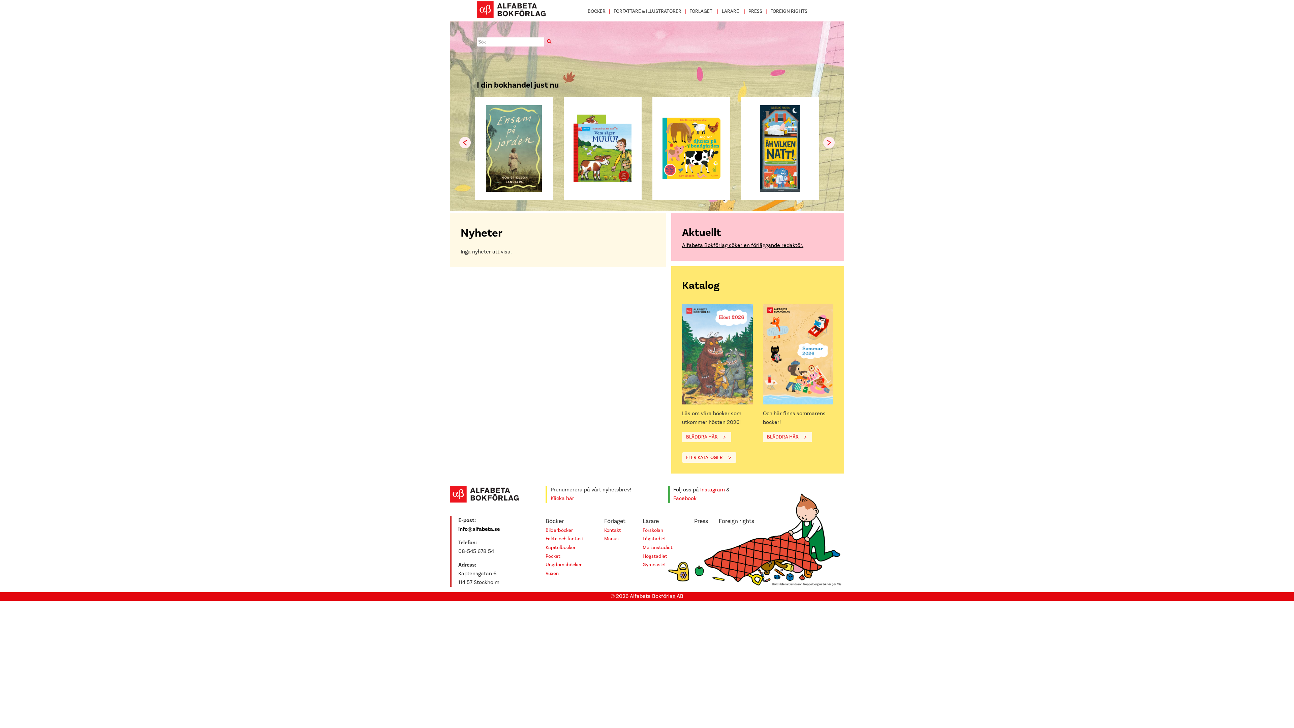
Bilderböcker (559, 530)
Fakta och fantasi (564, 539)
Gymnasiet (654, 565)
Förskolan (653, 530)
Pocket (553, 556)
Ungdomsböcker (564, 565)
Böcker (597, 11)
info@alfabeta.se (479, 529)
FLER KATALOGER (704, 457)
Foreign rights (788, 11)
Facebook (685, 498)
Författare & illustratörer (647, 11)
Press (755, 11)
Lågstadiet (654, 539)
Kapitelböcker (561, 547)
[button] (829, 142)
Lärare (730, 11)
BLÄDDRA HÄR (702, 437)
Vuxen (552, 573)
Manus (611, 539)
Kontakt (612, 530)
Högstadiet (655, 556)
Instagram (712, 489)
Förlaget (700, 11)
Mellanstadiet (658, 547)
